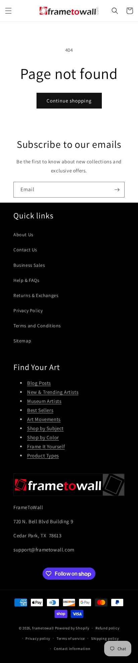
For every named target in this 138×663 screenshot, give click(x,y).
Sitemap (22, 341)
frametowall (43, 628)
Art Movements (44, 419)
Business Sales (29, 265)
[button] (8, 10)
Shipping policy (105, 638)
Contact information (72, 648)
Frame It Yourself (46, 446)
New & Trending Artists (52, 392)
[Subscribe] (117, 190)
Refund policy (107, 628)
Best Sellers (40, 410)
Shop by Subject (45, 428)
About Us (23, 235)
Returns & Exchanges (35, 295)
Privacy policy (37, 638)
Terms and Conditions (37, 326)
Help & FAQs (26, 280)
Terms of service (71, 638)
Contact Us (25, 250)
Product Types (43, 455)
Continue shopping (69, 100)
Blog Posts (39, 383)
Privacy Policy (28, 310)
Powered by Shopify (72, 628)
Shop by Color (43, 437)
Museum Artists (44, 401)
